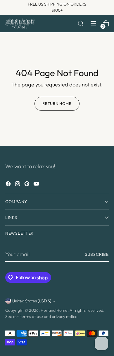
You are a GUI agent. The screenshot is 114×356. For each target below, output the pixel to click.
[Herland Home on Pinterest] (27, 185)
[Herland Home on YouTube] (36, 185)
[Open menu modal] (93, 24)
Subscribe (97, 254)
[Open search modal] (81, 24)
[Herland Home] (19, 23)
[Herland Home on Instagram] (18, 185)
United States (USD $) (31, 301)
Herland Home (54, 310)
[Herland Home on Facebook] (8, 185)
